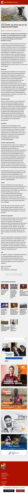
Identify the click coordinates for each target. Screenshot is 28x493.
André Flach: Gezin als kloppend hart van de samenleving (13, 328)
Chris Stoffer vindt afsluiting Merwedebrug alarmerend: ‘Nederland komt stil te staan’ (13, 294)
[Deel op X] (11, 274)
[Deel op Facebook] (9, 274)
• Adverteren (4, 482)
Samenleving (3, 23)
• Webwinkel (4, 473)
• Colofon (3, 483)
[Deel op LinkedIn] (19, 274)
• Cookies (3, 485)
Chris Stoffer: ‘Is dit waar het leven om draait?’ (4, 292)
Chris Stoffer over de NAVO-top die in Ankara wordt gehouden (4, 312)
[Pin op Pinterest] (16, 274)
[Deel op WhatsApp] (7, 274)
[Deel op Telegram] (21, 274)
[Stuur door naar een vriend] (14, 274)
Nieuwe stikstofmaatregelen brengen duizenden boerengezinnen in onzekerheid (5, 328)
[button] (26, 2)
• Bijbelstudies (4, 475)
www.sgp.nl (6, 268)
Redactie (19, 30)
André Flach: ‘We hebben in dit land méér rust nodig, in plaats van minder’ (23, 312)
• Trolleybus (4, 478)
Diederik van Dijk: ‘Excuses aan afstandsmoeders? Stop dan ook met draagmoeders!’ (14, 312)
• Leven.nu (3, 476)
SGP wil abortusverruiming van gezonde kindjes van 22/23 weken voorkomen (24, 293)
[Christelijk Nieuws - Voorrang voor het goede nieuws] (12, 2)
